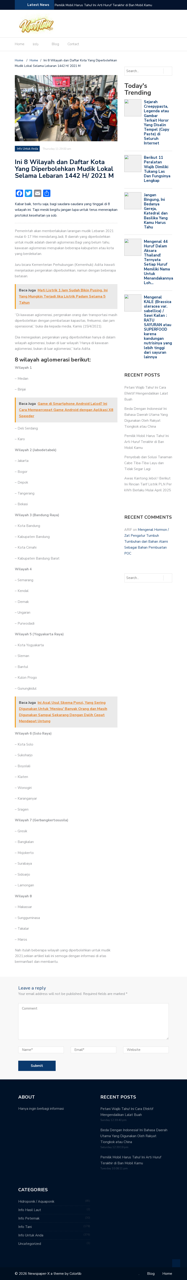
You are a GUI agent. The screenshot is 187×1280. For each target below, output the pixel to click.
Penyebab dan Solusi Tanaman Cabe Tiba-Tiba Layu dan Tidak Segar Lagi (148, 463)
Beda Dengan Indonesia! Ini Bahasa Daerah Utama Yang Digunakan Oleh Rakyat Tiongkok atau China (133, 1136)
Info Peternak (28, 1218)
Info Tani (25, 1227)
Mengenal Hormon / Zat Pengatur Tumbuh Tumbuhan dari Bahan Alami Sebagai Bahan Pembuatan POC (146, 541)
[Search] (167, 71)
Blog (55, 44)
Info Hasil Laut (29, 1210)
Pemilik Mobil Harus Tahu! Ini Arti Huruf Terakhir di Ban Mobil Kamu (103, 5)
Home (19, 44)
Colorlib (75, 1273)
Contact (73, 44)
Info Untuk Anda (27, 149)
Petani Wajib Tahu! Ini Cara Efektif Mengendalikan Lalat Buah (146, 393)
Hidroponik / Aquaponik (36, 1201)
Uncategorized (29, 1243)
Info (36, 44)
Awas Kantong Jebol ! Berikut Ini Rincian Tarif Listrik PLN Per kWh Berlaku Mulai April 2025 (148, 484)
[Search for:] (143, 71)
